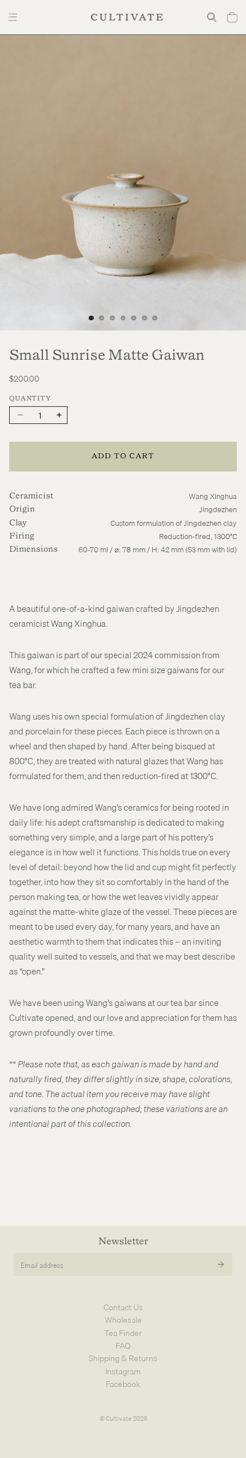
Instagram (123, 1371)
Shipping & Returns (123, 1358)
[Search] (212, 17)
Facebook (123, 1384)
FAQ (123, 1345)
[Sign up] (220, 1264)
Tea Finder (123, 1333)
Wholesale (123, 1320)
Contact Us (123, 1307)
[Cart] (232, 17)
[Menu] (14, 17)
